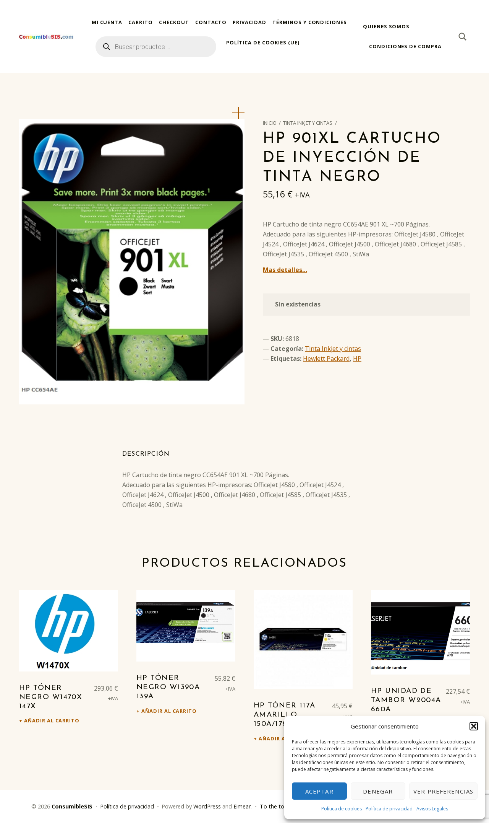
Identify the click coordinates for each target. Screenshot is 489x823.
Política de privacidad (389, 808)
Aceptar (319, 791)
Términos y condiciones (309, 22)
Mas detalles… (285, 270)
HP (357, 358)
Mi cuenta (107, 22)
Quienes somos (386, 26)
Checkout (174, 22)
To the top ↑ (276, 806)
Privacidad (249, 22)
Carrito (140, 22)
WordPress (207, 806)
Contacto (211, 22)
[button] (474, 726)
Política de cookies (341, 808)
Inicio (270, 122)
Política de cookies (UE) (263, 42)
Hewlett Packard (326, 358)
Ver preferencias (443, 791)
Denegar (378, 791)
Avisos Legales (432, 808)
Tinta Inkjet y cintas (307, 122)
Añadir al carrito (51, 720)
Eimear (242, 806)
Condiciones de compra (405, 46)
